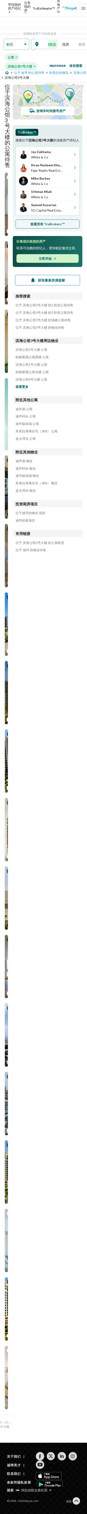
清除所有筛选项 (57, 65)
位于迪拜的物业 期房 (30, 513)
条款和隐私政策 (19, 1482)
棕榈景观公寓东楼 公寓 (32, 372)
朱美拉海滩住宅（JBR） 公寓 (37, 431)
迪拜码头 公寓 (26, 416)
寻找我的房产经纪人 (14, 8)
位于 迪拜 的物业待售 (31, 550)
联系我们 (14, 1474)
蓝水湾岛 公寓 (26, 439)
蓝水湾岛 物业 (26, 490)
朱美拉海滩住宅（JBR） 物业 (37, 483)
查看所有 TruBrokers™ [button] (47, 224)
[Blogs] (69, 8)
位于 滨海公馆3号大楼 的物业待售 (40, 327)
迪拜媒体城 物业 (27, 476)
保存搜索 (75, 66)
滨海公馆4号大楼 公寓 (31, 379)
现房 (65, 44)
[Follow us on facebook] (40, 1456)
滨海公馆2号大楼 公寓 (31, 350)
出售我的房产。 (27, 8)
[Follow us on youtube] (40, 1464)
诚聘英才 (14, 1465)
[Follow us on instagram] (72, 1456)
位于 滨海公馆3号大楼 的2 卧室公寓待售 (44, 305)
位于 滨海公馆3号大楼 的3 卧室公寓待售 (44, 312)
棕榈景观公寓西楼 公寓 (32, 357)
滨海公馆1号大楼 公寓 (31, 364)
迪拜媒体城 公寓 (27, 424)
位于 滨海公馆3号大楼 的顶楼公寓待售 (43, 320)
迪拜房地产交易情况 (58, 8)
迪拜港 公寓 (24, 409)
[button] (16, 44)
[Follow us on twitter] (51, 1456)
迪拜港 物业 (24, 461)
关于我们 (14, 1456)
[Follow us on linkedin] (62, 1456)
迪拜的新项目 (25, 520)
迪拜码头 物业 (26, 468)
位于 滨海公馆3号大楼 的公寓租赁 (40, 543)
